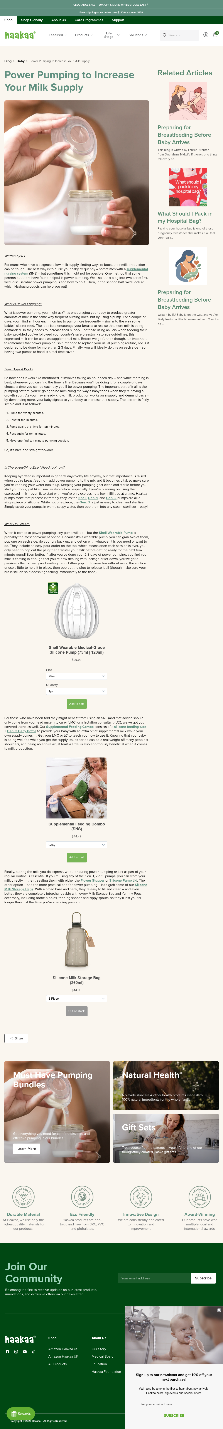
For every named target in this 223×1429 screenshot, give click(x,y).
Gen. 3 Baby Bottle (21, 731)
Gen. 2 (111, 497)
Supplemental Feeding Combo (70, 726)
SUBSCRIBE (174, 1415)
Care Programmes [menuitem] (89, 19)
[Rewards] (21, 1413)
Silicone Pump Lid (123, 880)
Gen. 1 (93, 497)
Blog (8, 61)
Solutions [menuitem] (136, 34)
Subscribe (203, 1278)
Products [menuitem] (82, 34)
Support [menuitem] (118, 19)
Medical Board (102, 1356)
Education (99, 1364)
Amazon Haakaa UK (63, 1356)
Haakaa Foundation (106, 1372)
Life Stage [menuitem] (108, 35)
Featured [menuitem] (56, 34)
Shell (82, 497)
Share (19, 1038)
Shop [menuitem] (8, 19)
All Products (57, 1364)
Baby (21, 61)
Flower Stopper (93, 880)
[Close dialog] (219, 1310)
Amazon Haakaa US (63, 1349)
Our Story (99, 1349)
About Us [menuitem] (58, 19)
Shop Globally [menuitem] (32, 19)
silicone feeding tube (130, 726)
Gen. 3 (84, 502)
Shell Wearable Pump (116, 532)
